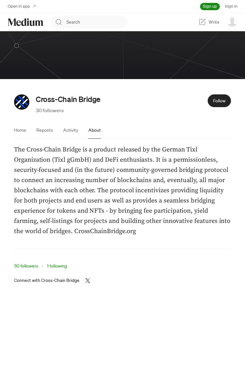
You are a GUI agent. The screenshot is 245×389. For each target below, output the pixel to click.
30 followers (50, 110)
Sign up (210, 6)
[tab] (20, 130)
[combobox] (97, 22)
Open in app (19, 6)
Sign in (231, 6)
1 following (57, 266)
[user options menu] (232, 21)
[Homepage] (25, 22)
